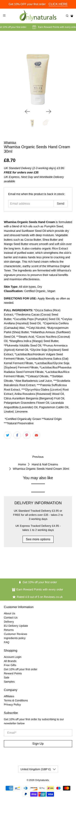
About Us (9, 613)
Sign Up (38, 743)
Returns (9, 629)
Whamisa (10, 142)
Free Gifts (10, 665)
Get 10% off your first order (20, 669)
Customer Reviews (15, 634)
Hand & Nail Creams (45, 464)
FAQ (6, 642)
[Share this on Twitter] (7, 435)
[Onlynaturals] (38, 16)
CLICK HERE (58, 4)
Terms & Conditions (16, 700)
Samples (9, 681)
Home (22, 464)
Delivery (9, 621)
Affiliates (9, 696)
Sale (6, 677)
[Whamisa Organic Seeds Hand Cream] (38, 71)
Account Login (12, 656)
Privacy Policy (12, 704)
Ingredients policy (15, 638)
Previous (38, 456)
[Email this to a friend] (36, 435)
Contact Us (11, 617)
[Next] (49, 111)
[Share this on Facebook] (17, 435)
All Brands (10, 661)
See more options (38, 539)
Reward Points (13, 673)
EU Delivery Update (16, 625)
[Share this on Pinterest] (26, 435)
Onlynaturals (42, 780)
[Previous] (27, 111)
